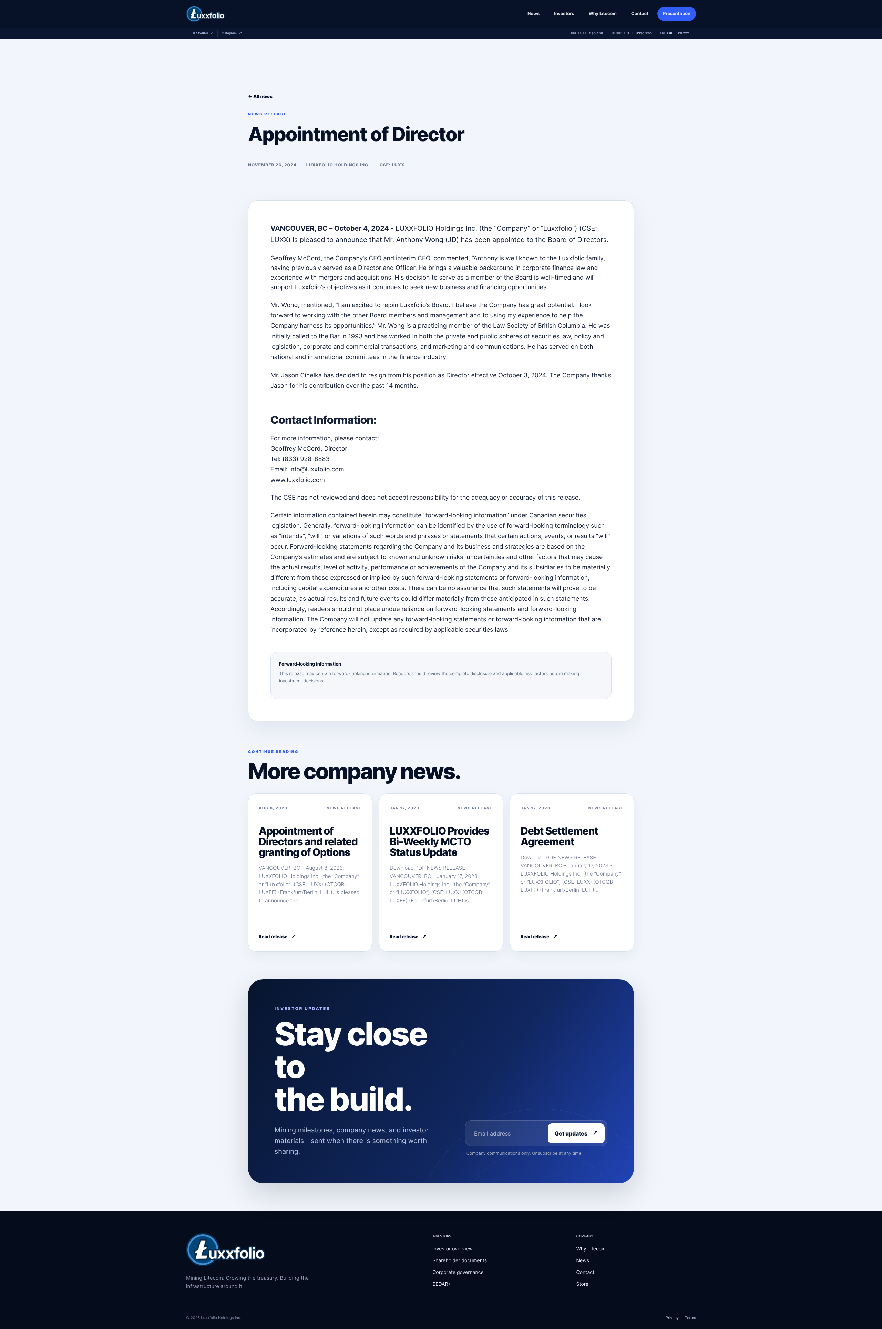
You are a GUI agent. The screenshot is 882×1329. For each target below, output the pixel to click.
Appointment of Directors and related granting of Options (308, 842)
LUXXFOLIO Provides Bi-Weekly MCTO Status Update (439, 842)
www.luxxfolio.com (297, 480)
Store (582, 1284)
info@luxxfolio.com (316, 469)
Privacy (672, 1317)
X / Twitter (200, 33)
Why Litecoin (602, 14)
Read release (273, 937)
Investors (564, 14)
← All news (260, 97)
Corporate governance (458, 1272)
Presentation (676, 14)
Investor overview (452, 1249)
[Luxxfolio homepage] (205, 14)
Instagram (229, 33)
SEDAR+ (441, 1284)
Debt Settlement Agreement (559, 836)
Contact (639, 14)
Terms (690, 1317)
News (533, 14)
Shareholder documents (459, 1261)
